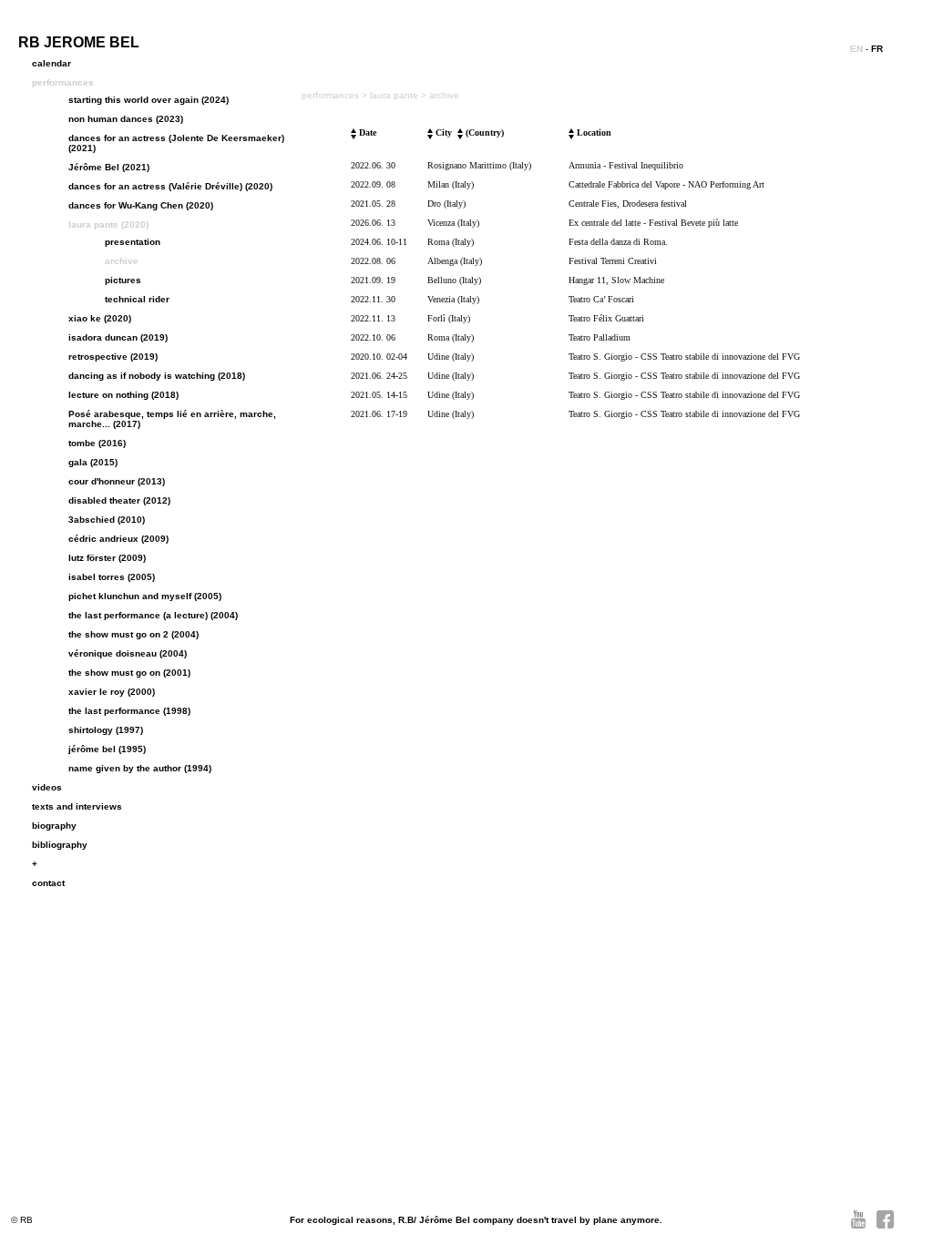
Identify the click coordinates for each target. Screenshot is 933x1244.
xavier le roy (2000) (111, 692)
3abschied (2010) (106, 520)
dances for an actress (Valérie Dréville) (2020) (170, 186)
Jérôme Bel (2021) (108, 167)
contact (48, 883)
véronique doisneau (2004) (127, 653)
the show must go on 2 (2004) (133, 634)
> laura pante (391, 95)
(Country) (483, 132)
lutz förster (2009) (107, 558)
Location (592, 132)
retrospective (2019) (113, 357)
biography (54, 826)
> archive (440, 95)
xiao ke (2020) (99, 318)
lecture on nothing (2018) (123, 395)
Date (366, 132)
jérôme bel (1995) (107, 749)
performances (63, 82)
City (442, 132)
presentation (132, 242)
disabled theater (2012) (119, 500)
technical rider (137, 299)
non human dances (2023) (125, 119)
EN (856, 49)
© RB (22, 1220)
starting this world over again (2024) (148, 100)
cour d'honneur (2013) (116, 481)
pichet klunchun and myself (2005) (144, 596)
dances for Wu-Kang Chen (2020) (140, 205)
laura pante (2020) (108, 224)
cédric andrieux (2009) (118, 539)
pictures (123, 280)
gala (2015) (93, 462)
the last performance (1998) (129, 711)
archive (121, 261)
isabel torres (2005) (111, 577)
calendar (51, 63)
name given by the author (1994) (139, 768)
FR (877, 49)
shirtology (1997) (105, 730)
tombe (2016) (97, 443)
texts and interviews (77, 806)
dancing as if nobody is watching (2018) (156, 376)
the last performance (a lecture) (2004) (153, 615)
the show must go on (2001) (129, 673)
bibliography (59, 845)
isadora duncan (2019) (118, 337)
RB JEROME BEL (78, 42)
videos (47, 787)
